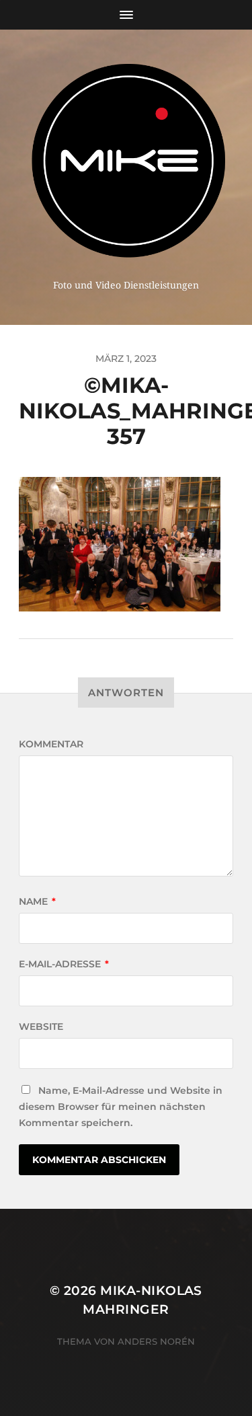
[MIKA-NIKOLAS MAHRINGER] (126, 159)
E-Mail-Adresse (64, 964)
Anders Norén (156, 1341)
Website (41, 1026)
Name (37, 901)
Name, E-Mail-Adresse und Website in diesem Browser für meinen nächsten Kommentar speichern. (120, 1106)
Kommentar (51, 744)
